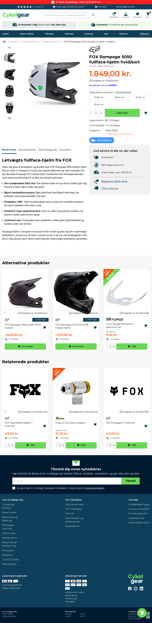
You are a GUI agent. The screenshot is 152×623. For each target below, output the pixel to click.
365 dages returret (8, 527)
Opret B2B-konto (138, 522)
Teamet (69, 513)
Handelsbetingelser (139, 504)
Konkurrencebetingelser (139, 508)
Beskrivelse (9, 149)
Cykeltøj (88, 33)
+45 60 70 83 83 (7, 614)
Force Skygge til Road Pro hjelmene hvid (119, 325)
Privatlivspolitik (137, 513)
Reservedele (26, 33)
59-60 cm (120, 97)
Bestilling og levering (10, 519)
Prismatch (65, 149)
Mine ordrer (9, 512)
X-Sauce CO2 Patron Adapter (70, 423)
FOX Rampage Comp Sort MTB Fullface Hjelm (71, 326)
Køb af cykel (9, 564)
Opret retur (9, 533)
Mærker (123, 33)
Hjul (106, 33)
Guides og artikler (8, 506)
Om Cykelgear (73, 499)
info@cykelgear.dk (9, 616)
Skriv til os (121, 181)
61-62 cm (140, 97)
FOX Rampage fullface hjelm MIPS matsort (23, 326)
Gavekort (7, 554)
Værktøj (69, 33)
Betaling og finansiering (9, 544)
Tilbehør (49, 33)
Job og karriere (74, 504)
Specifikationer (27, 149)
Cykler (5, 33)
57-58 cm (99, 97)
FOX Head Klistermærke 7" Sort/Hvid (19, 424)
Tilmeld (130, 480)
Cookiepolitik (136, 518)
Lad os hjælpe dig (12, 499)
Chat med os (109, 188)
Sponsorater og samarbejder (74, 520)
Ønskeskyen (104, 140)
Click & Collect (10, 559)
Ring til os (107, 181)
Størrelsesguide (47, 149)
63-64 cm (99, 104)
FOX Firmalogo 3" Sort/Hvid (120, 423)
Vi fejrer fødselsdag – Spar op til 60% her (78, 2)
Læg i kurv (122, 113)
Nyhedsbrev (72, 526)
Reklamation (10, 537)
